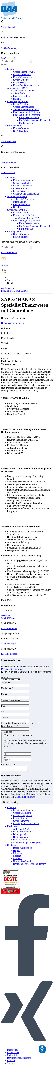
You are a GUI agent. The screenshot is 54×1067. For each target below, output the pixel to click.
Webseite (5, 615)
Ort (2, 711)
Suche (10, 280)
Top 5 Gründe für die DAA (26, 109)
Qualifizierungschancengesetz (27, 842)
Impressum (12, 1049)
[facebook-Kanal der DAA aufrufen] (27, 975)
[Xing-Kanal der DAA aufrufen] (27, 1044)
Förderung (12, 826)
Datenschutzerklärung (11, 669)
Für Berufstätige (26, 123)
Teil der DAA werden (23, 90)
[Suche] (2, 64)
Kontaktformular (21, 128)
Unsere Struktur (20, 80)
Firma (4, 694)
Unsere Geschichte (22, 74)
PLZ (3, 706)
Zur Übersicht (7, 288)
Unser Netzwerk (21, 82)
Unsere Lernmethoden (23, 106)
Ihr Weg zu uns (14, 125)
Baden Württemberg (22, 847)
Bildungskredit (20, 834)
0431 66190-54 (8, 643)
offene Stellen (19, 93)
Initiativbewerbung (22, 96)
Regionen (11, 845)
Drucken (5, 290)
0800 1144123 (8, 58)
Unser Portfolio (20, 104)
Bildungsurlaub (20, 837)
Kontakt (11, 1060)
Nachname (7, 688)
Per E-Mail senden (19, 290)
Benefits (17, 98)
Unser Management (22, 77)
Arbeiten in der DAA (17, 88)
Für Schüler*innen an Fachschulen (35, 120)
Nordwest (17, 858)
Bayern (16, 850)
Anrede (4, 677)
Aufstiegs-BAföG (21, 829)
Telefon (4, 717)
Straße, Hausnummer (11, 700)
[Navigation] (5, 64)
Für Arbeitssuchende (29, 117)
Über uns (11, 69)
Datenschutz (13, 1052)
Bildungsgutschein (22, 831)
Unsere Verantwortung (24, 72)
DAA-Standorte (20, 131)
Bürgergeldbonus (21, 839)
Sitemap (11, 1063)
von (5, 751)
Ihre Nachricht (8, 764)
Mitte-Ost (17, 853)
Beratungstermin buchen (12, 323)
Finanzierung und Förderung (26, 112)
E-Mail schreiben (9, 628)
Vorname (6, 682)
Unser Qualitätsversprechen (26, 85)
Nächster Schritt (9, 802)
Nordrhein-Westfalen (23, 861)
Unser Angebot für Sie (17, 101)
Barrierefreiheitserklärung (19, 1058)
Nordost (17, 856)
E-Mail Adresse (9, 726)
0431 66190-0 (8, 618)
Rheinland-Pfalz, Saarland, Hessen (29, 864)
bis (5, 757)
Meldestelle (12, 1055)
